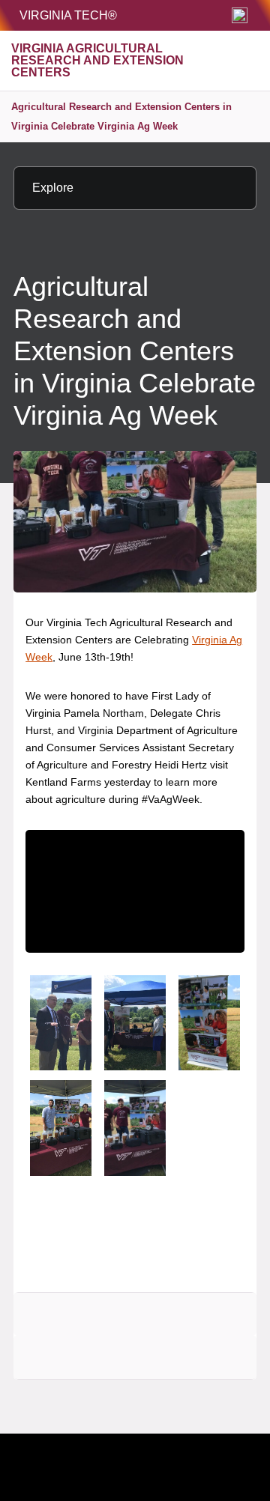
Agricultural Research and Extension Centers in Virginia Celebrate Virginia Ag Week (121, 116)
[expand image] (61, 1023)
